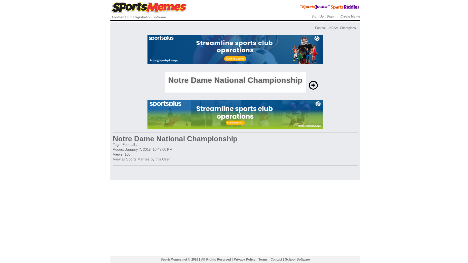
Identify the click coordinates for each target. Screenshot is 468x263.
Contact (276, 259)
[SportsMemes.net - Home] (149, 12)
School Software (297, 259)
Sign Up (318, 16)
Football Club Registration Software (139, 17)
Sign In (332, 16)
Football (320, 28)
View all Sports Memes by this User (141, 159)
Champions (348, 28)
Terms (263, 259)
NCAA (333, 28)
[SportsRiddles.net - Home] (340, 8)
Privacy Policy (244, 259)
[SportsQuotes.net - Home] (305, 8)
